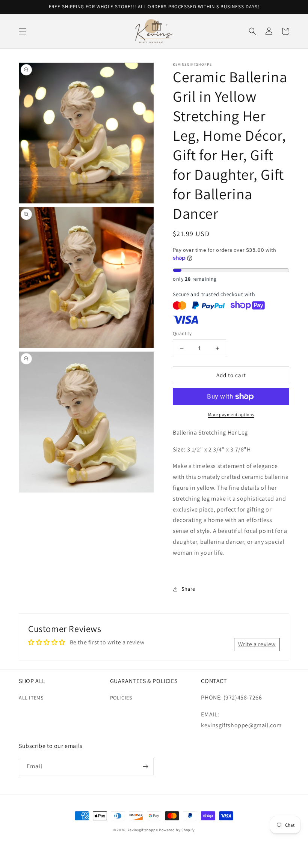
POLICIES (121, 697)
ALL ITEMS (31, 697)
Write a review (257, 644)
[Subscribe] (145, 766)
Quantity (182, 333)
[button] (22, 31)
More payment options (231, 414)
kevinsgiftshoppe (143, 829)
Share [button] (188, 588)
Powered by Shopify (177, 829)
